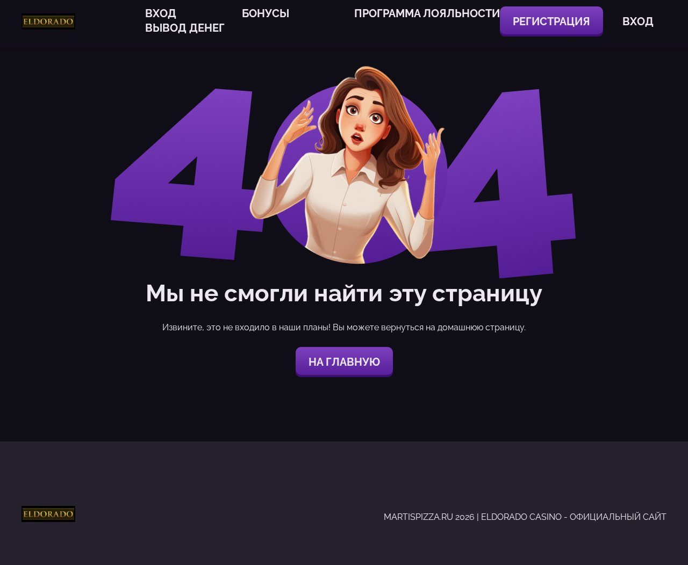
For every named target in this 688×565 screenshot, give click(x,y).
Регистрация (551, 21)
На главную (344, 362)
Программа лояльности (427, 13)
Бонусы (265, 13)
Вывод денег (185, 27)
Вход (160, 13)
